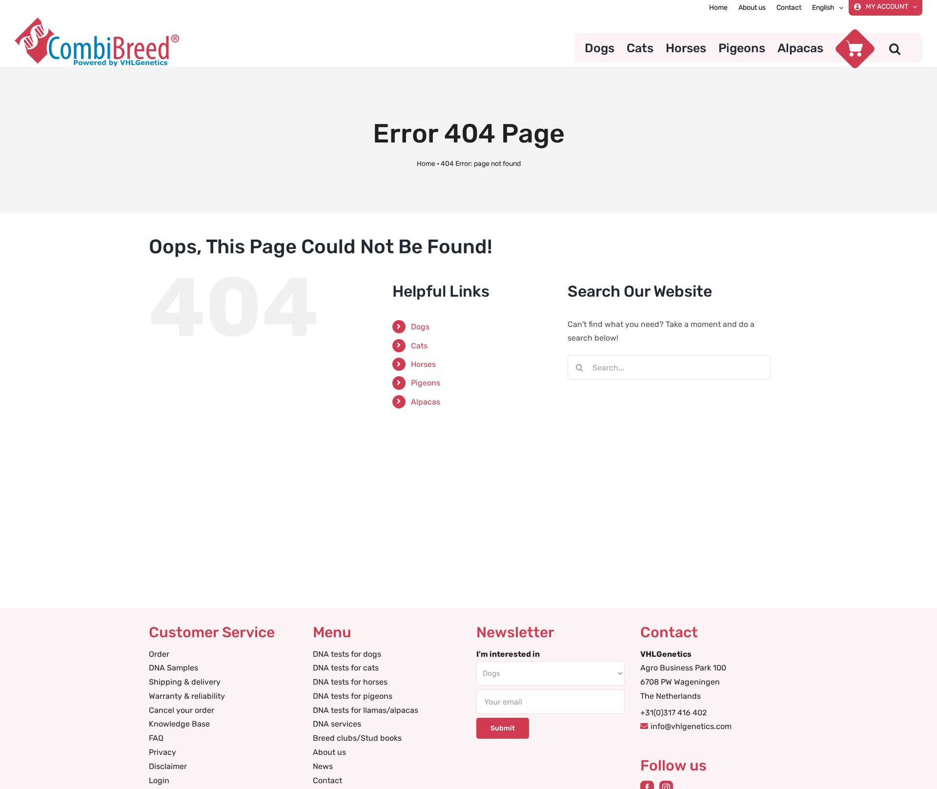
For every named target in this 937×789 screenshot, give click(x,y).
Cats (419, 345)
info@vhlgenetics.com (691, 726)
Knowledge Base (179, 723)
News (323, 766)
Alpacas (425, 401)
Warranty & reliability (187, 696)
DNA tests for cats (346, 667)
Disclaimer (168, 766)
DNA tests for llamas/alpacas (365, 710)
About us (329, 752)
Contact (327, 780)
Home (426, 164)
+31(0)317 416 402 (673, 712)
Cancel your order (181, 710)
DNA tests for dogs (347, 654)
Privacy (162, 752)
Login (159, 780)
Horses (423, 364)
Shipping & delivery (185, 682)
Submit (502, 728)
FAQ (156, 738)
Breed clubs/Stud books (357, 738)
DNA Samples (173, 667)
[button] (894, 47)
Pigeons (425, 382)
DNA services (337, 723)
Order (159, 654)
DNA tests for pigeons (352, 696)
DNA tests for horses (350, 682)
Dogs (420, 326)
